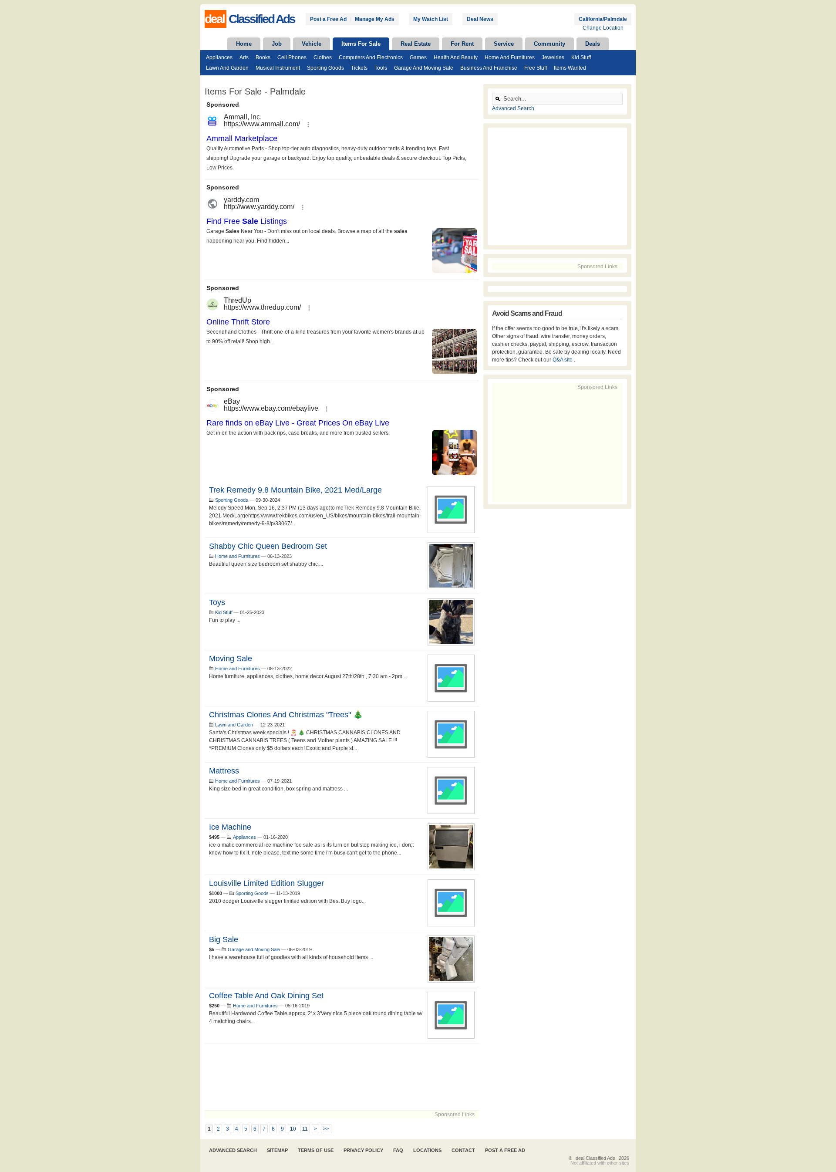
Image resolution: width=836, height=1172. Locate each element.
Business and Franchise (488, 68)
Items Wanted (570, 68)
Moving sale (230, 658)
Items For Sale (361, 44)
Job (277, 44)
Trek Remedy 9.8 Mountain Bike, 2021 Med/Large (295, 490)
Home (244, 44)
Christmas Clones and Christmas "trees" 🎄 (286, 714)
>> (326, 1129)
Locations (427, 1150)
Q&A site (563, 360)
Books (263, 57)
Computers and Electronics (371, 57)
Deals (592, 44)
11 (305, 1129)
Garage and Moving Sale (423, 68)
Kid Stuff (581, 57)
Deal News (480, 19)
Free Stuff (535, 68)
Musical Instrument (278, 68)
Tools (380, 68)
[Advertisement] (342, 1077)
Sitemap (277, 1150)
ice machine (230, 827)
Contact (463, 1150)
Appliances (219, 57)
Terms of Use (316, 1150)
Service (504, 44)
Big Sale (223, 939)
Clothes (323, 57)
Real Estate (416, 44)
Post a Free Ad (328, 19)
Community (549, 44)
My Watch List (430, 19)
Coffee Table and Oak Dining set (266, 995)
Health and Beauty (456, 57)
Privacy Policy (363, 1150)
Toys (217, 602)
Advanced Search (513, 108)
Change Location (603, 27)
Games (418, 57)
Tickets (359, 68)
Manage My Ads (374, 19)
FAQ (398, 1150)
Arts (244, 57)
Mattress (224, 771)
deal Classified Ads (595, 1158)
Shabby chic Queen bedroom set (268, 546)
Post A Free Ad (505, 1150)
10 (293, 1129)
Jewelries (553, 57)
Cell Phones (292, 57)
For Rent (462, 44)
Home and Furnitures (510, 57)
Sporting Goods (325, 68)
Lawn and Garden (227, 68)
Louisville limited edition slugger (266, 883)
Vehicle (311, 44)
